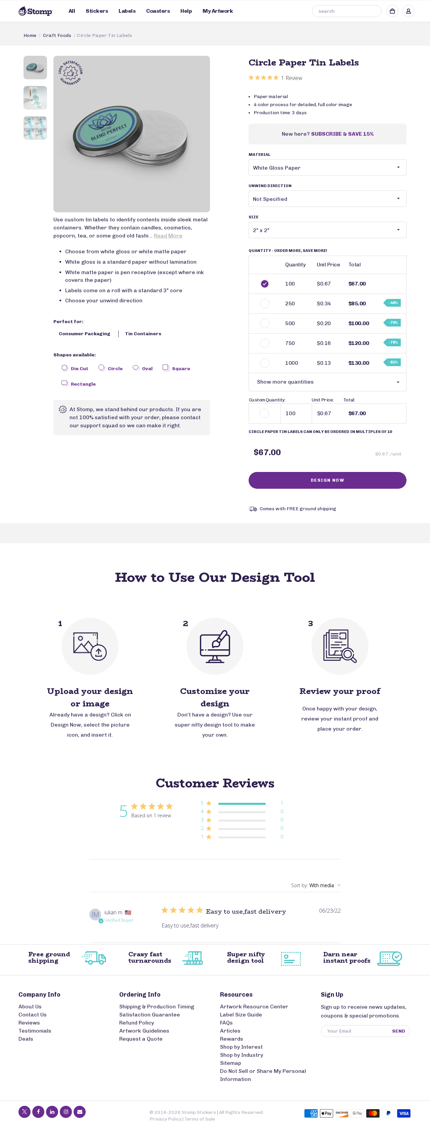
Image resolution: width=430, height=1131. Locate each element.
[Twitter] (24, 1112)
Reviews (29, 1022)
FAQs (226, 1022)
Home (30, 35)
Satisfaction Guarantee (149, 1014)
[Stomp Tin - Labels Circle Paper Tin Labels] (131, 134)
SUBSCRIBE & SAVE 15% (342, 134)
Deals (25, 1039)
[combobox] (347, 11)
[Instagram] (66, 1112)
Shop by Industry (241, 1055)
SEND (398, 1031)
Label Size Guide (241, 1014)
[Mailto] (80, 1112)
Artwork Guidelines (144, 1031)
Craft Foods (57, 35)
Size (253, 217)
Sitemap (230, 1063)
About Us (30, 1006)
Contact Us (32, 1014)
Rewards (231, 1039)
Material (259, 154)
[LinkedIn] (52, 1112)
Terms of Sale (199, 1119)
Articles (230, 1031)
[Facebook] (38, 1112)
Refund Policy (136, 1022)
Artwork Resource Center (254, 1006)
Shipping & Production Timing (156, 1006)
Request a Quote (141, 1039)
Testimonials (34, 1031)
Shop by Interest (241, 1047)
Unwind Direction (270, 185)
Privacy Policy (165, 1119)
